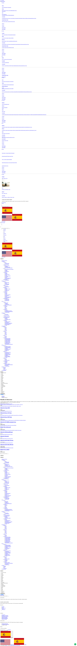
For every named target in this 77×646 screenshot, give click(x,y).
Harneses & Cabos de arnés (5, 91)
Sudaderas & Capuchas (8, 546)
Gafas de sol (3, 136)
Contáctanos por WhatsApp (5, 624)
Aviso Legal (3, 614)
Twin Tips (6, 484)
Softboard (6, 303)
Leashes (3, 18)
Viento (3, 608)
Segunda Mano (5, 279)
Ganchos (16, 41)
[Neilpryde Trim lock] (6, 434)
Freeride (8, 84)
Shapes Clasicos (4, 10)
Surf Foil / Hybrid (8, 10)
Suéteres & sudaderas (15, 127)
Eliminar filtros (2, 595)
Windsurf (3, 396)
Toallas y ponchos (7, 562)
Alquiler (3, 366)
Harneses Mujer (13, 41)
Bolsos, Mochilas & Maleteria (9, 364)
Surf (2, 301)
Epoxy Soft (3, 59)
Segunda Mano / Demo (5, 75)
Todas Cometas (4, 34)
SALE (2, 373)
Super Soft (6, 59)
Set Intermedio (9, 7)
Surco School (3, 27)
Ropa (2, 543)
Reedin (16, 162)
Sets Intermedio (11, 81)
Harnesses (3, 39)
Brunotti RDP (6, 156)
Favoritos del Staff (3, 372)
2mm (2, 104)
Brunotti (3, 156)
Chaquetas (19, 127)
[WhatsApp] (75, 644)
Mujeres (3, 128)
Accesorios (5, 272)
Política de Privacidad (5, 617)
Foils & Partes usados (12, 21)
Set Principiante (7, 263)
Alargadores (6, 88)
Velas (4, 313)
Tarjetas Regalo (4, 370)
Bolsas (3, 137)
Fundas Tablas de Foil (23, 18)
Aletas (6, 62)
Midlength (12, 10)
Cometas (3, 33)
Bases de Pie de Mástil (10, 88)
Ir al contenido (2, 0)
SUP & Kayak (7, 304)
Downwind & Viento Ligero (8, 267)
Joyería (9, 137)
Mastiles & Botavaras (5, 86)
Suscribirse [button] (9, 629)
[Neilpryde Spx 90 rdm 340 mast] (6, 442)
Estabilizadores (12, 15)
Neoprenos (3, 524)
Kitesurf (5, 368)
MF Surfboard (12, 153)
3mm (4, 104)
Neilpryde (3, 162)
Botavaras (3, 88)
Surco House (3, 29)
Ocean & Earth (10, 162)
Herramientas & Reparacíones (19, 65)
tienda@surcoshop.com (5, 623)
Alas (2, 7)
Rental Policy (3, 609)
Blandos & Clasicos (7, 487)
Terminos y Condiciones (5, 615)
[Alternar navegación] (0, 226)
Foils (4, 268)
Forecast (3, 50)
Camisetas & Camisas (4, 127)
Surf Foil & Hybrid (7, 465)
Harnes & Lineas (8, 18)
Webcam (3, 23)
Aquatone (7, 159)
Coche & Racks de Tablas (7, 65)
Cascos (11, 18)
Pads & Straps (15, 44)
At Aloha (5, 159)
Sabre (2, 588)
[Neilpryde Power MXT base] (11, 415)
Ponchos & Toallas (7, 341)
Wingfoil (3, 261)
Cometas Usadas (4, 47)
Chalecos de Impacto (15, 18)
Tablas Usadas (7, 21)
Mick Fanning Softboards (4, 383)
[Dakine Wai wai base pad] (8, 425)
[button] (6, 403)
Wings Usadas (4, 21)
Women (5, 140)
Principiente (12, 84)
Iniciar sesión (3, 221)
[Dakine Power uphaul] (6, 447)
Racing (10, 84)
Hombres (3, 102)
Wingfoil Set (2, 592)
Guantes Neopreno (13, 114)
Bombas (5, 18)
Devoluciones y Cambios (5, 616)
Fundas (18, 44)
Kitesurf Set (2, 391)
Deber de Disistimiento (5, 618)
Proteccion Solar (27, 44)
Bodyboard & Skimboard (8, 503)
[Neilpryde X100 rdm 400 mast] (10, 430)
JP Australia (7, 153)
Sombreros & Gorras (29, 127)
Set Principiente (5, 7)
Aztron (9, 159)
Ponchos (38, 114)
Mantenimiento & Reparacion (42, 114)
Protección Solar (34, 18)
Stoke (2, 390)
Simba (2, 389)
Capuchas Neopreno (4, 114)
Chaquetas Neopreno (7, 342)
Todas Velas (3, 81)
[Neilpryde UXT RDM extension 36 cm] (13, 420)
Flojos (12, 156)
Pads (4, 62)
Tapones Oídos (13, 65)
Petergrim (13, 162)
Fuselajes (7, 15)
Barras (7, 34)
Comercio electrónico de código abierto (15, 645)
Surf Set (2, 392)
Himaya (3, 153)
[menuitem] (3, 2)
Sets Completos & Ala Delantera (4, 15)
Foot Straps (19, 18)
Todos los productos (4, 260)
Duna (10, 156)
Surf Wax (3, 65)
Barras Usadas (12, 47)
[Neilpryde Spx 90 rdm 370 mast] (6, 438)
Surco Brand (5, 559)
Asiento (10, 41)
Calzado (22, 127)
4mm (5, 104)
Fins (5, 506)
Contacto (3, 26)
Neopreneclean (6, 162)
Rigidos (3, 41)
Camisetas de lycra (28, 114)
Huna (4, 153)
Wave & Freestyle (4, 84)
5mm (6, 104)
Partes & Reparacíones (22, 44)
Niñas (4, 111)
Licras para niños (7, 133)
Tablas (3, 36)
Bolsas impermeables (34, 114)
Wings (3, 5)
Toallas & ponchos (6, 137)
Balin (11, 159)
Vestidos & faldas (20, 130)
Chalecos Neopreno (18, 114)
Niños (2, 111)
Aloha (3, 159)
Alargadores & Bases (8, 319)
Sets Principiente (7, 81)
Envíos (3, 607)
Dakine (9, 156)
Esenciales (5, 305)
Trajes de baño (25, 127)
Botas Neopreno (9, 114)
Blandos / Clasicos (6, 41)
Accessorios (3, 16)
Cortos (8, 104)
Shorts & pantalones (10, 127)
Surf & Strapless (7, 286)
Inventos (6, 306)
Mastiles (9, 15)
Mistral (10, 153)
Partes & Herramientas (29, 18)
